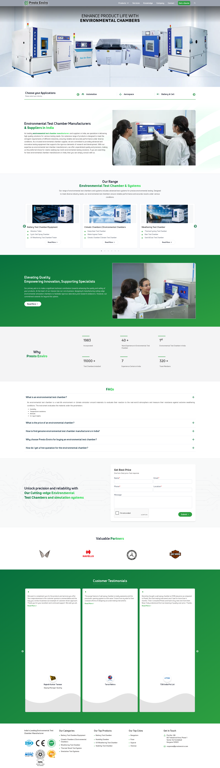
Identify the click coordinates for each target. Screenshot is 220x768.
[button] (110, 397)
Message (118, 495)
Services (136, 3)
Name (117, 478)
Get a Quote (184, 3)
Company (160, 3)
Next (194, 94)
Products (122, 3)
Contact (171, 3)
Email (156, 478)
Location (158, 486)
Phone (117, 486)
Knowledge (148, 3)
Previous (78, 94)
